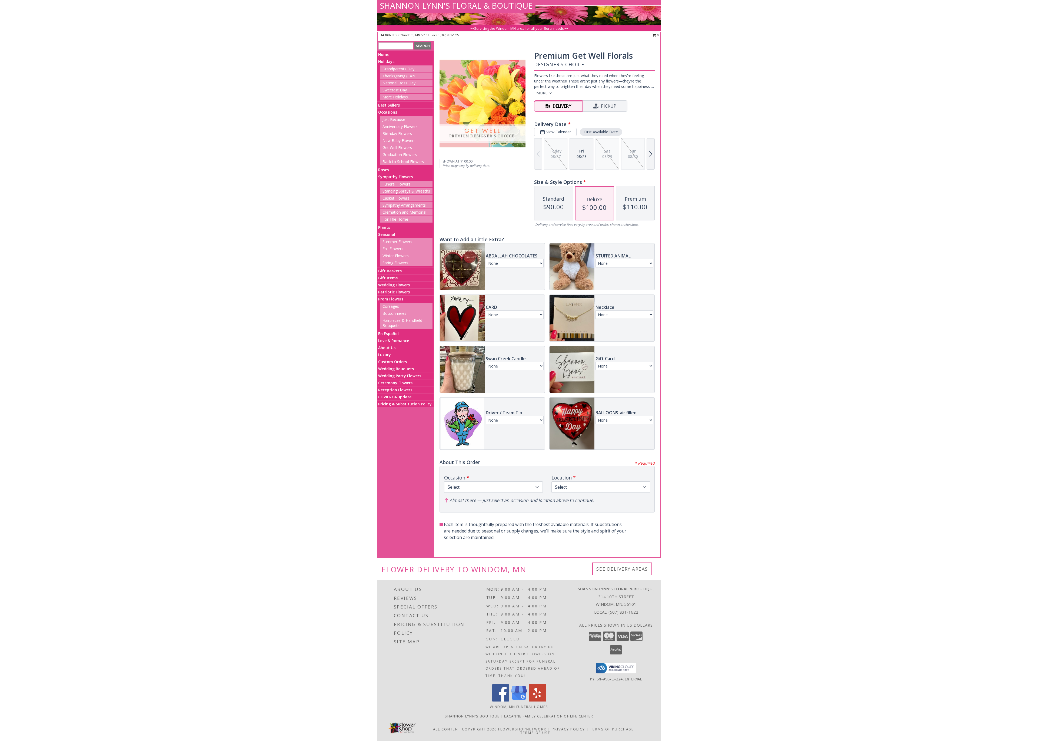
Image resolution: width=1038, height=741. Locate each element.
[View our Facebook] (500, 700)
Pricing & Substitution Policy (405, 403)
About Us (386, 347)
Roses (383, 169)
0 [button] (657, 35)
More (541, 92)
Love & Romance (393, 340)
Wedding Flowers (394, 284)
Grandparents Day (398, 68)
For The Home (395, 219)
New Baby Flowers (398, 140)
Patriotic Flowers (394, 292)
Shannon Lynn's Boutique (473, 716)
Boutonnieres (394, 313)
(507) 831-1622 (450, 35)
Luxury (384, 354)
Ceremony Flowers (395, 382)
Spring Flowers (395, 262)
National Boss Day (398, 82)
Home (383, 54)
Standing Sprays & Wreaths (406, 191)
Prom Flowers (390, 299)
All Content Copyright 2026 (465, 729)
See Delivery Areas (622, 569)
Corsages (390, 306)
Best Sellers (389, 105)
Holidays (386, 61)
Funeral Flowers (396, 184)
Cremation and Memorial (404, 212)
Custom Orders (392, 361)
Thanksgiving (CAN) (399, 75)
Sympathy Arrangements (404, 205)
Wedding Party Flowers (399, 375)
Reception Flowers (395, 389)
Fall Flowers (392, 248)
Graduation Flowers (399, 154)
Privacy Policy (568, 729)
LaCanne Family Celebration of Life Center (548, 716)
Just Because (393, 119)
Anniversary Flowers (400, 126)
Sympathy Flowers (395, 176)
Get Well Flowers (397, 147)
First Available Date (601, 131)
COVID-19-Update (394, 396)
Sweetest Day (394, 89)
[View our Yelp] (537, 700)
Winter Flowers (395, 255)
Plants (384, 227)
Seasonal (386, 234)
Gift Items (388, 277)
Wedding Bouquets (396, 368)
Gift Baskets (390, 270)
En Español (388, 333)
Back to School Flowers (403, 161)
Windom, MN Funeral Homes (519, 706)
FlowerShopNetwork (522, 729)
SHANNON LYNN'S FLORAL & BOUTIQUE (456, 5)
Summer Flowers (397, 241)
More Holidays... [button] (396, 97)
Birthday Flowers (397, 133)
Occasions (387, 112)
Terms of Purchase (612, 729)
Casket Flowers (395, 198)
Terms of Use (535, 732)
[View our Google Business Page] (519, 700)
